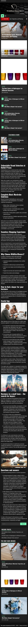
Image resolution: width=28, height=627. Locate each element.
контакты (25, 625)
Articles (6, 97)
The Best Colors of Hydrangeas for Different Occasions (14, 99)
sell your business (21, 294)
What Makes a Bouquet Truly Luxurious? (13, 106)
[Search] (26, 16)
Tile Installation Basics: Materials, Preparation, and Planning (12, 114)
